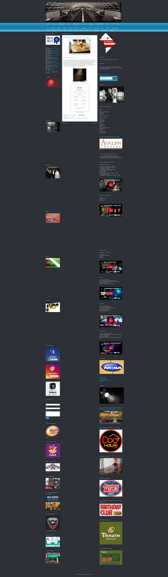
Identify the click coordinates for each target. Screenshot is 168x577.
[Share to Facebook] (82, 115)
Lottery (69, 24)
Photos (65, 30)
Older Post (93, 123)
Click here (48, 71)
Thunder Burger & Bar (55, 52)
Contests (70, 28)
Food (90, 28)
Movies (48, 30)
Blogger (90, 574)
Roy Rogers (54, 57)
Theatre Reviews (104, 30)
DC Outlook (52, 4)
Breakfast (53, 28)
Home (48, 24)
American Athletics (103, 377)
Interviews (108, 28)
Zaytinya (52, 68)
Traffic (112, 24)
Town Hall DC (79, 54)
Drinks (70, 117)
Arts (48, 28)
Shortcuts (85, 24)
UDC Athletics (102, 381)
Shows (81, 30)
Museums (54, 30)
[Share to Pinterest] (83, 115)
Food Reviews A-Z (61, 24)
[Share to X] (81, 115)
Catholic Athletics (103, 378)
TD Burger (53, 69)
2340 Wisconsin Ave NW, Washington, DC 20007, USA (77, 118)
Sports (86, 30)
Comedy (64, 28)
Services (75, 30)
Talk (91, 30)
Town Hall (65, 60)
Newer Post (66, 123)
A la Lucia (53, 62)
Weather (118, 24)
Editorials (76, 28)
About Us (53, 24)
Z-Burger (54, 65)
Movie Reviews (115, 28)
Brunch (67, 117)
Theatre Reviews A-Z (100, 24)
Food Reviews (96, 28)
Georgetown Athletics (104, 379)
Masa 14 (52, 51)
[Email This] (78, 115)
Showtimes (91, 24)
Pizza (70, 30)
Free (102, 28)
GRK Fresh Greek (53, 61)
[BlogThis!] (80, 115)
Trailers (111, 30)
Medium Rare (55, 58)
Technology (96, 30)
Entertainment (83, 28)
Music (60, 30)
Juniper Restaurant (55, 50)
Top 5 (108, 24)
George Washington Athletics (105, 380)
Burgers (59, 28)
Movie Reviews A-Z (76, 24)
